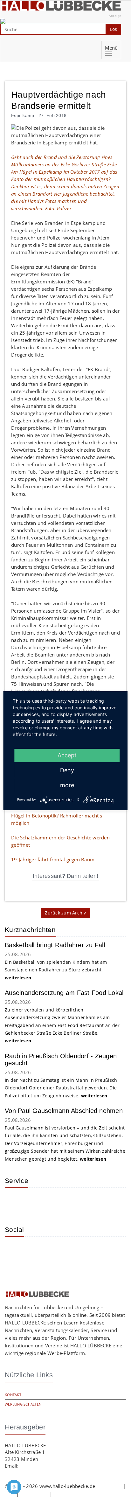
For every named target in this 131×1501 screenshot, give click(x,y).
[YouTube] (35, 1251)
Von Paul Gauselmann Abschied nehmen (64, 1110)
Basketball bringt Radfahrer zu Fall (55, 945)
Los (113, 29)
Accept (67, 755)
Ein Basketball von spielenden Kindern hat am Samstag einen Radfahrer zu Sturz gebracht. (56, 970)
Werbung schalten (23, 1404)
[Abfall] (55, 1202)
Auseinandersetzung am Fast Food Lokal (64, 992)
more (67, 785)
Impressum (109, 1486)
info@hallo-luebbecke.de (48, 1466)
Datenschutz (34, 1494)
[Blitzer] (35, 1202)
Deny (67, 770)
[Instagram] (14, 1251)
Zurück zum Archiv (65, 913)
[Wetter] (14, 1202)
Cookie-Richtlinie (72, 1494)
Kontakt (13, 1394)
